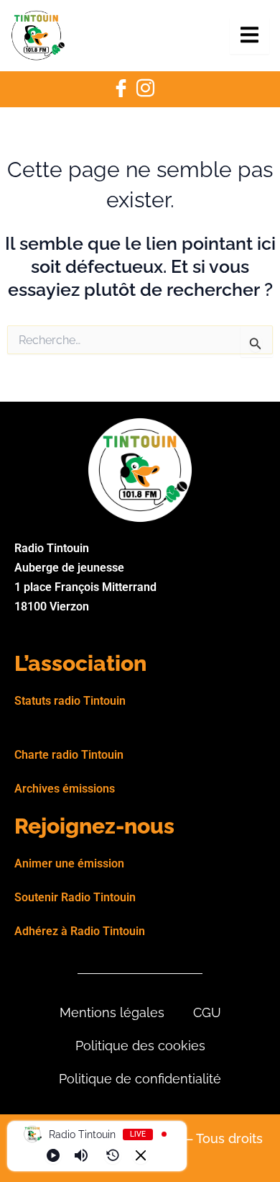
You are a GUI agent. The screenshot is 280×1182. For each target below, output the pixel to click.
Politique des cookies (140, 1045)
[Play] (53, 1155)
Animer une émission (69, 863)
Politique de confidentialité (140, 1078)
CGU (207, 1012)
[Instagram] (145, 89)
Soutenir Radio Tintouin (75, 897)
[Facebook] (120, 89)
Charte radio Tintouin (68, 755)
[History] (112, 1155)
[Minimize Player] (140, 1155)
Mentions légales (112, 1012)
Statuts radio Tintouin (70, 701)
